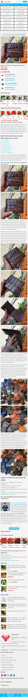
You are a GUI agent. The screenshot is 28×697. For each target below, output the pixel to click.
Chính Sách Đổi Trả (10, 80)
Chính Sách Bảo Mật (10, 89)
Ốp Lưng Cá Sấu (20, 26)
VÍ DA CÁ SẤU (21, 13)
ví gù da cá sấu (5, 142)
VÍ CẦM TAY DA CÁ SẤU (7, 16)
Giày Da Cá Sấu (7, 23)
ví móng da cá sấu (6, 140)
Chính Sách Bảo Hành (10, 76)
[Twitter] (8, 675)
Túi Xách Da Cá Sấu (7, 7)
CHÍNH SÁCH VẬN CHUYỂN (8, 667)
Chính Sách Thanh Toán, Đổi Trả (9, 660)
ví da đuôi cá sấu (6, 144)
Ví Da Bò (7, 13)
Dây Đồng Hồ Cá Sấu (7, 29)
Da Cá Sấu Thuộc (7, 26)
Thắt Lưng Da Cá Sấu (21, 16)
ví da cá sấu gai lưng (6, 145)
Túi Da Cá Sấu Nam (7, 10)
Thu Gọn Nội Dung (14, 528)
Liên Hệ (3, 655)
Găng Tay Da (21, 23)
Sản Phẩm (18, 1)
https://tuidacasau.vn (11, 494)
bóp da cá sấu (16, 128)
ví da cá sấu (6, 160)
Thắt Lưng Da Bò (7, 20)
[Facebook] (5, 675)
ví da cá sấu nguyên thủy (7, 152)
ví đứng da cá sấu (6, 151)
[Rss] (2, 675)
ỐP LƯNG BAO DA (21, 29)
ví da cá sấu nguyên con (7, 147)
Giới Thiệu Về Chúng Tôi (7, 657)
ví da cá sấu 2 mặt (6, 149)
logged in (9, 560)
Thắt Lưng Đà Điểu (21, 20)
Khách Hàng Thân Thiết (7, 669)
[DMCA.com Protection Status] (5, 686)
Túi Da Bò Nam (20, 10)
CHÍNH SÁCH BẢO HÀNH (7, 665)
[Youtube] (11, 675)
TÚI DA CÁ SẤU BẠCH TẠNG (21, 7)
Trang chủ (3, 33)
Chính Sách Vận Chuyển (11, 85)
